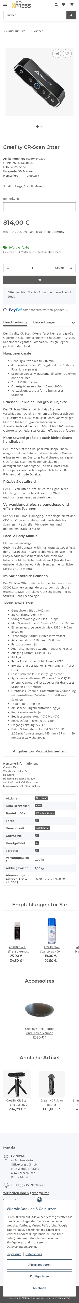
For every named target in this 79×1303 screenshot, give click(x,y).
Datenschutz (34, 1254)
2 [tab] (41, 126)
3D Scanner (26, 171)
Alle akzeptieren (39, 1264)
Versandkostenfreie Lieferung (44, 232)
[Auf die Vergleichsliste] (56, 53)
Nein (38, 805)
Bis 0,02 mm (42, 828)
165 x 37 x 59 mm (45, 813)
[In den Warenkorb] (6, 43)
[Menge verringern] (7, 268)
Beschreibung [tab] (15, 322)
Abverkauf (41, 798)
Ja (36, 820)
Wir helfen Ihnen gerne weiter (26, 1193)
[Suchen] (71, 15)
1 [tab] (37, 126)
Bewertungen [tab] (45, 322)
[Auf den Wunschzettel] (67, 53)
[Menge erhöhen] (71, 268)
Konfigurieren (39, 1276)
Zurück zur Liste (15, 31)
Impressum (14, 1254)
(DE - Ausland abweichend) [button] (47, 252)
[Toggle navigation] (5, 2)
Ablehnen (39, 1288)
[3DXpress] (21, 4)
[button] (56, 4)
